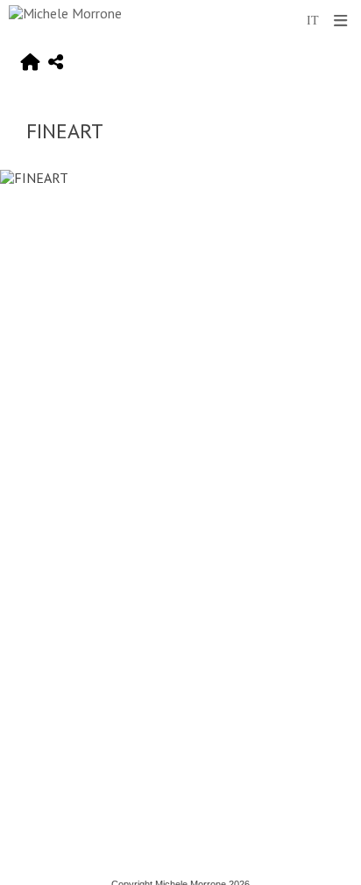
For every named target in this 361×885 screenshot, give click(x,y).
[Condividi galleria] (55, 63)
